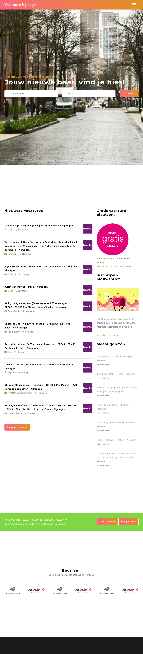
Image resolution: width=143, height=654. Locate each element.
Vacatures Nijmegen (21, 5)
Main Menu (134, 5)
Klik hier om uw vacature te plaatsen (114, 266)
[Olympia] (12, 590)
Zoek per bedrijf (128, 521)
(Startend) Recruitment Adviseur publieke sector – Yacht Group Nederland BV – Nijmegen (117, 457)
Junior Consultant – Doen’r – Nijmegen (116, 374)
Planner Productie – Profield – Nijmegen (116, 440)
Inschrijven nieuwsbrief (108, 335)
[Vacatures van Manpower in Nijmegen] (36, 590)
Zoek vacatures (107, 521)
